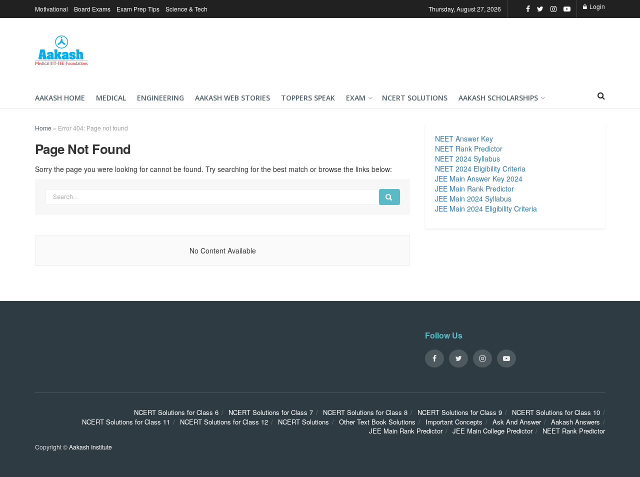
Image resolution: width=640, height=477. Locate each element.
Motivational (51, 8)
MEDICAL (111, 97)
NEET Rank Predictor (468, 149)
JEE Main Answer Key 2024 (478, 179)
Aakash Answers (575, 421)
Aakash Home (60, 97)
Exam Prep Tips (138, 8)
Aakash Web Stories (232, 97)
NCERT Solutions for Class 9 (460, 412)
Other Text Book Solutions (377, 421)
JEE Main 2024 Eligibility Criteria (486, 209)
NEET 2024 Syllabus (467, 159)
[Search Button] (389, 197)
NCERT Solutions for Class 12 (224, 421)
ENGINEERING (160, 97)
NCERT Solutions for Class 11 (126, 421)
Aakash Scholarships (498, 97)
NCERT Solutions (415, 97)
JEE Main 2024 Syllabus (473, 199)
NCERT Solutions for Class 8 (365, 412)
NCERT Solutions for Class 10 (556, 412)
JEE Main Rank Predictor (474, 189)
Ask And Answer (516, 421)
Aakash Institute (90, 446)
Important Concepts (454, 421)
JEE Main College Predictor (492, 431)
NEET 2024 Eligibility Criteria (480, 169)
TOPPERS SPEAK (308, 97)
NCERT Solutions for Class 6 (176, 412)
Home (43, 128)
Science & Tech (187, 8)
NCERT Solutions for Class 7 (270, 412)
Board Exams (92, 8)
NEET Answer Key (464, 139)
